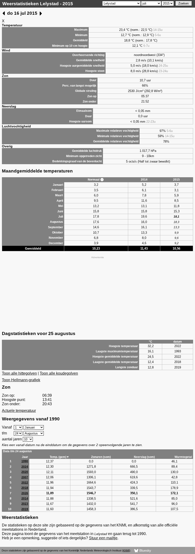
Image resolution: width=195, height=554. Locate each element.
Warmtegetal (183, 457)
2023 (24, 503)
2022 (24, 482)
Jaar (25, 457)
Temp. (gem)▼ (59, 457)
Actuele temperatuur (19, 411)
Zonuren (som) (101, 457)
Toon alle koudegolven (59, 373)
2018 (24, 487)
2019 (24, 509)
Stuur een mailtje (103, 538)
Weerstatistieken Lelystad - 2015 (37, 3)
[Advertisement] (97, 293)
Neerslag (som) (144, 457)
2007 (24, 477)
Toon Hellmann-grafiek (21, 380)
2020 (24, 471)
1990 (24, 461)
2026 (24, 493)
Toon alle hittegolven (19, 373)
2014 (24, 498)
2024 (24, 466)
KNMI (126, 550)
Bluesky (144, 550)
